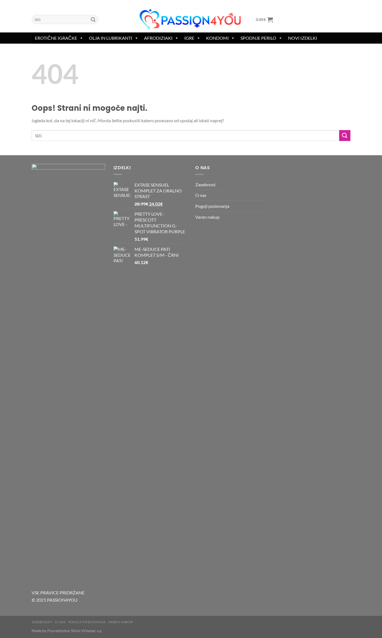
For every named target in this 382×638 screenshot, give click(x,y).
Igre (189, 38)
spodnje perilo (258, 38)
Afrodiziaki (158, 38)
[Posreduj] (93, 19)
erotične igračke (56, 38)
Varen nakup (207, 217)
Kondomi (217, 38)
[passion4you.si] (191, 20)
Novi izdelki (302, 38)
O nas (200, 195)
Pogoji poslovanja (212, 206)
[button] (264, 19)
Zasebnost (205, 184)
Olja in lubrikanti (110, 38)
